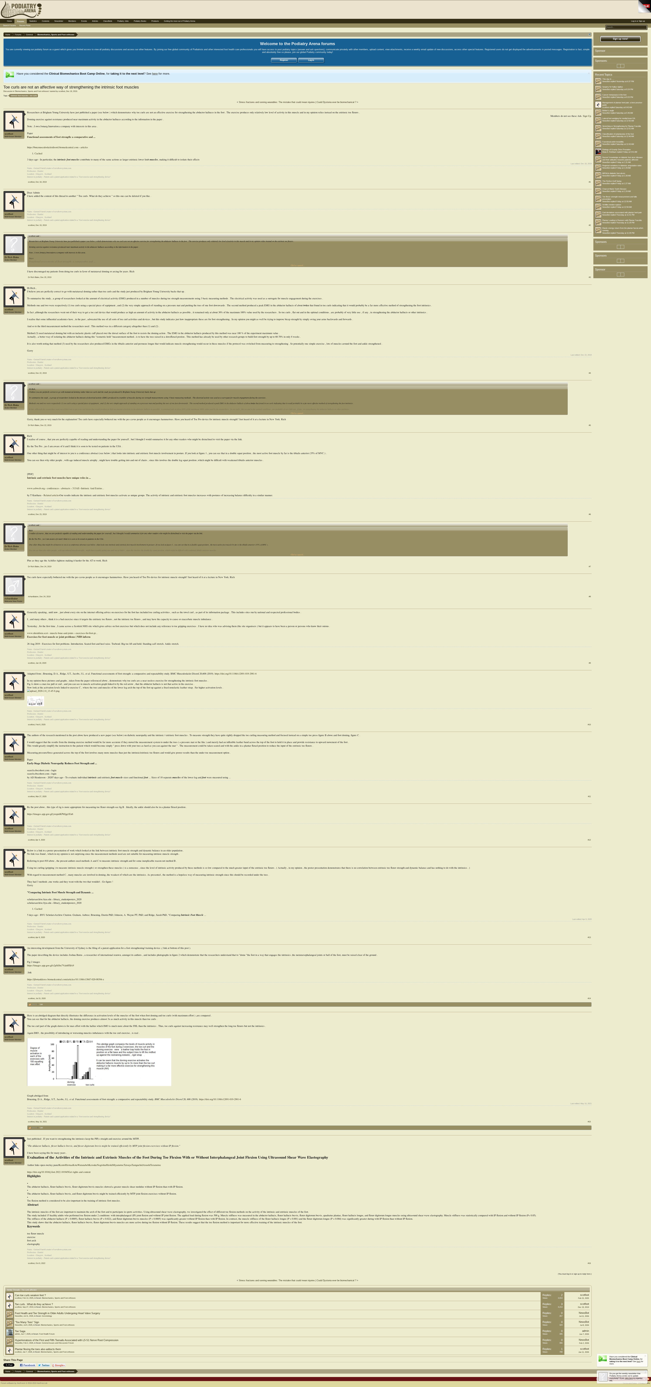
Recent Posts (25, 25)
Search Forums (9, 25)
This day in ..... (608, 79)
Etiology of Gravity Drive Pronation (616, 150)
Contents (45, 21)
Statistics (33, 21)
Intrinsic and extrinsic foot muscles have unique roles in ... (59, 478)
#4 (590, 373)
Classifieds (107, 21)
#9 (590, 663)
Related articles (52, 495)
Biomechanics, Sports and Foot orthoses (32, 91)
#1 (590, 182)
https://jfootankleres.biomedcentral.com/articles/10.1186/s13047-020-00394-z (65, 979)
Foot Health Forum (47, 1334)
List (41, 1004)
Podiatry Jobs (123, 21)
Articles (95, 21)
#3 (590, 277)
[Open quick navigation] (589, 34)
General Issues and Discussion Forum (58, 1343)
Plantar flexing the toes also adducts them (38, 1349)
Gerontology (47, 1316)
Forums (20, 21)
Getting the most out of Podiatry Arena (179, 21)
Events (84, 21)
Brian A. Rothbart (609, 152)
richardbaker (11, 598)
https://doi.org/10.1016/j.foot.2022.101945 (47, 1172)
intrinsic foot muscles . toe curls (24, 96)
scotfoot (61, 91)
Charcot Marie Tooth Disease (614, 189)
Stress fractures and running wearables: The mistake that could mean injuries (277, 102)
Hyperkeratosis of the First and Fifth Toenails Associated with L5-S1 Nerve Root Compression (66, 1340)
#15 (589, 1122)
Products (155, 21)
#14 (589, 998)
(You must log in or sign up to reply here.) (575, 1274)
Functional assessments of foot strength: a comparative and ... (61, 137)
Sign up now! (620, 39)
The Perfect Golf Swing (611, 181)
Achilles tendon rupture (611, 205)
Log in (311, 60)
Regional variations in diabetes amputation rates (622, 165)
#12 (589, 840)
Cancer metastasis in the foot (614, 95)
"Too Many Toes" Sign (27, 1322)
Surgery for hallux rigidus (612, 87)
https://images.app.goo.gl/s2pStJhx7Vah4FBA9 (50, 965)
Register (284, 60)
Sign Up (587, 116)
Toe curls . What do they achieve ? (34, 1304)
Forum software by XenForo (24, 1383)
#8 (590, 596)
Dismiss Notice (589, 73)
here (155, 73)
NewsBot (18, 1316)
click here (629, 1378)
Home (9, 21)
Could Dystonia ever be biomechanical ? (336, 102)
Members (72, 21)
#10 (589, 725)
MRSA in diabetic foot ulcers (613, 173)
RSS (648, 1379)
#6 (590, 514)
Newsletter (58, 21)
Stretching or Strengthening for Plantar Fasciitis (621, 126)
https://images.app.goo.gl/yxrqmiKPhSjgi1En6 (50, 814)
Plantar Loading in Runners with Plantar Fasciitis (622, 220)
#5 (590, 425)
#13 (589, 937)
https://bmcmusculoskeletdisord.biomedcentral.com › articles (57, 147)
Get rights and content (79, 1172)
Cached (38, 153)
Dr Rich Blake (12, 257)
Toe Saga (20, 1331)
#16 (589, 1263)
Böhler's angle (608, 111)
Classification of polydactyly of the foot (618, 134)
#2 (590, 225)
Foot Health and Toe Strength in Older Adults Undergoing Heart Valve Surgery (57, 1313)
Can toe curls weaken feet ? (30, 1295)
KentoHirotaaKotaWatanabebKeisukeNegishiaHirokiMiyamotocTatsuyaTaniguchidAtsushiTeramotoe (110, 1165)
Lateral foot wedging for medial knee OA (618, 118)
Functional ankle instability (613, 142)
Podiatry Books (140, 21)
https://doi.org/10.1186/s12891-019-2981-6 (236, 673)
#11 (589, 796)
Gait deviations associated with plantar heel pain (622, 212)
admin (17, 1334)
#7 (590, 566)
